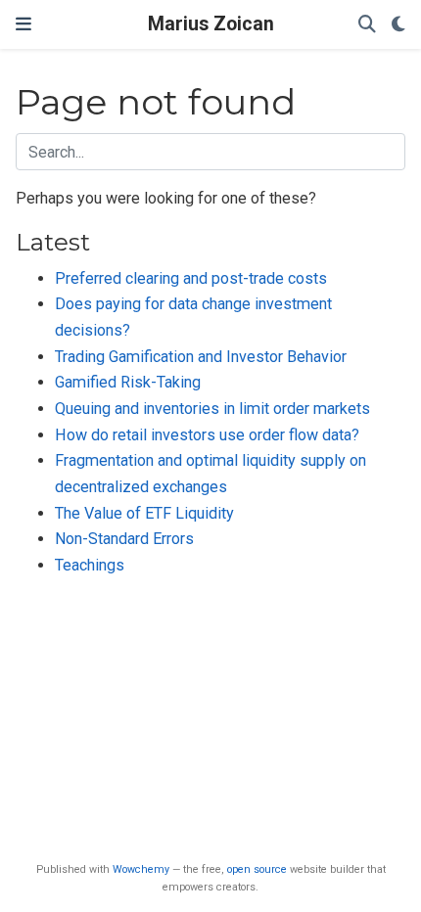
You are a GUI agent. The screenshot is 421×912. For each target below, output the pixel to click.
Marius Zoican (211, 24)
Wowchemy (141, 869)
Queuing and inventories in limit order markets (212, 408)
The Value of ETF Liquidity (144, 513)
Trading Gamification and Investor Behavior (201, 356)
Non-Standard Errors (124, 538)
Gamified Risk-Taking (128, 382)
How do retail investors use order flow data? (207, 435)
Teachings (89, 565)
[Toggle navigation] (23, 24)
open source (257, 869)
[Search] (367, 25)
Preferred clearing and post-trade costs (191, 278)
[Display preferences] (398, 25)
